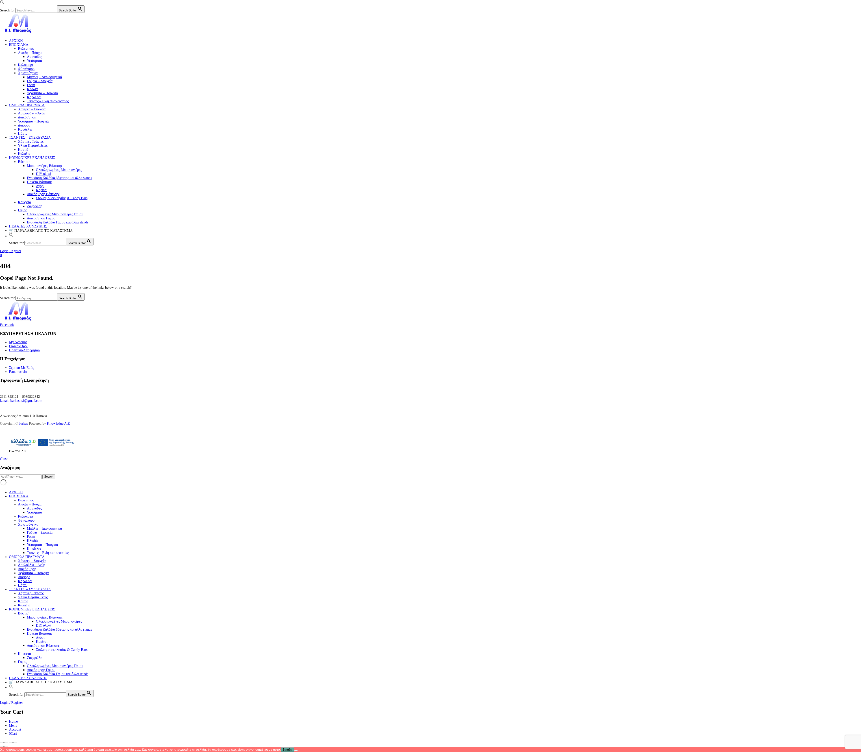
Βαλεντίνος (26, 48)
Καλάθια (24, 153)
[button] (2, 3)
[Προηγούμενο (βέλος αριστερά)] (2, 746)
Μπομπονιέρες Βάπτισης (44, 166)
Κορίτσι (41, 190)
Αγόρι (40, 186)
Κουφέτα (24, 202)
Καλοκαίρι (25, 65)
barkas (24, 423)
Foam (31, 85)
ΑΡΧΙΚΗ (16, 40)
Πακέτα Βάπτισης (39, 182)
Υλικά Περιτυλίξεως (33, 145)
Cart (13, 733)
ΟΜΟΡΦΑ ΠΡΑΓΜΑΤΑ (27, 105)
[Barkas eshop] (18, 33)
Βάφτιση (24, 162)
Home (13, 721)
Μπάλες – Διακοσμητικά (44, 77)
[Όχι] (296, 750)
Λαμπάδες (34, 57)
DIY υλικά (43, 174)
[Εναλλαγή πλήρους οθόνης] (6, 742)
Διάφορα (24, 125)
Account (15, 729)
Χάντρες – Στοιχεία (32, 109)
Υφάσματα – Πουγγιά (33, 121)
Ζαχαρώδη (34, 206)
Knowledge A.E (58, 423)
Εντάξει (287, 749)
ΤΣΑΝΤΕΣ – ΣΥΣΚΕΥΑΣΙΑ (30, 137)
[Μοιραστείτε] (11, 742)
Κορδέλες (34, 97)
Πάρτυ (22, 133)
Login (4, 251)
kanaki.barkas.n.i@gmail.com (21, 400)
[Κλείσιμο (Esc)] (15, 742)
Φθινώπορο (26, 69)
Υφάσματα (34, 61)
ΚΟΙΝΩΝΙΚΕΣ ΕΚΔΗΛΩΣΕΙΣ (32, 158)
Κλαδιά (32, 89)
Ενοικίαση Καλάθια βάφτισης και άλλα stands (59, 178)
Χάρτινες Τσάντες (30, 141)
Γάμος (22, 210)
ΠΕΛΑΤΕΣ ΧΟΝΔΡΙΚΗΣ (28, 226)
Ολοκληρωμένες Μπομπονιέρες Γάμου (55, 214)
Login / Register (11, 702)
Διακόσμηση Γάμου (41, 218)
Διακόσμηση (27, 117)
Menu (13, 725)
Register (15, 251)
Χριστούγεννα (28, 73)
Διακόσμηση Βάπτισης (43, 194)
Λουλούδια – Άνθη (31, 113)
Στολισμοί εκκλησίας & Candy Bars (61, 198)
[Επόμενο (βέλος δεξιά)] (6, 746)
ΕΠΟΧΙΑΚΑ (18, 44)
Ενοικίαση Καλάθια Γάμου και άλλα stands (57, 222)
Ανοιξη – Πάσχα (29, 53)
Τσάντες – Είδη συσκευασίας (48, 101)
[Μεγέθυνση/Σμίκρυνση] (2, 742)
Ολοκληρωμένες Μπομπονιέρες (59, 170)
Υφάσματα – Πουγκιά (42, 93)
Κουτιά (23, 149)
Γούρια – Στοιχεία (39, 81)
